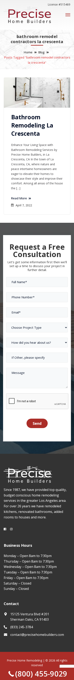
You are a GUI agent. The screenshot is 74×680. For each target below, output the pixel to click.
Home (28, 52)
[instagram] (11, 529)
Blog (41, 52)
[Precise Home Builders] (28, 14)
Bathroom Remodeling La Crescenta (32, 125)
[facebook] (5, 529)
